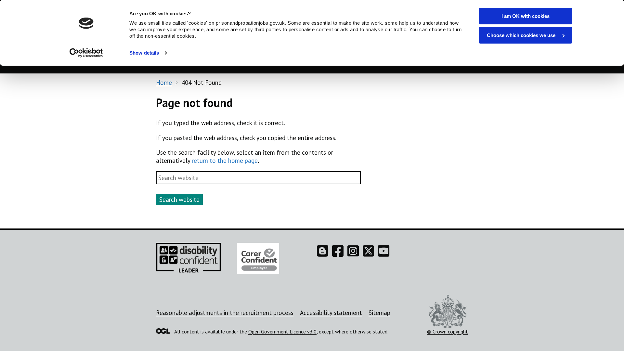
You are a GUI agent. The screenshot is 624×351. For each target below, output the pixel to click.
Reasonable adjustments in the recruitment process (224, 313)
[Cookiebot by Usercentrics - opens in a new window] (86, 53)
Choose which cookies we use (522, 35)
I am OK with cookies (525, 16)
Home (164, 82)
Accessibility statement (331, 313)
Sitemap (379, 313)
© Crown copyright (447, 331)
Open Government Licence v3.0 (282, 331)
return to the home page (225, 160)
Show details (144, 53)
